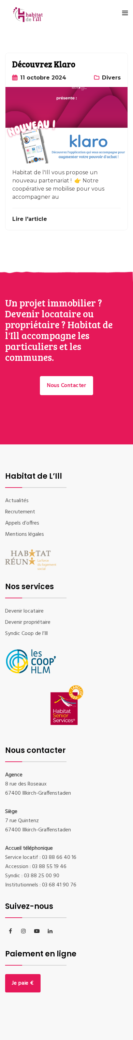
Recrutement (20, 512)
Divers (111, 77)
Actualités (17, 500)
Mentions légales (24, 534)
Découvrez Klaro (43, 64)
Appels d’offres (22, 523)
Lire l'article (29, 219)
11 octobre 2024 (43, 77)
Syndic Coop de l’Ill (26, 633)
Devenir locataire (24, 611)
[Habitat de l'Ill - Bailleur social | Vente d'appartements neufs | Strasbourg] (33, 20)
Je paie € (23, 983)
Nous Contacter (66, 385)
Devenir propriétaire (27, 622)
